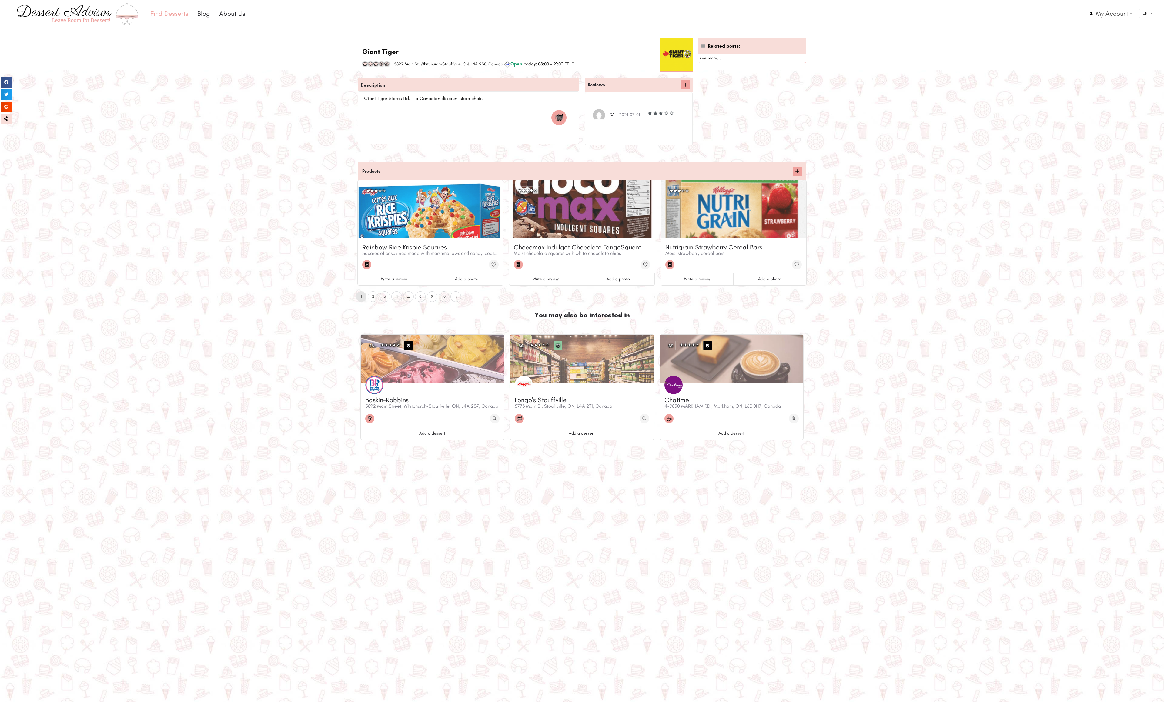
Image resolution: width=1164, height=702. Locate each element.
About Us (232, 13)
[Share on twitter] (6, 94)
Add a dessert (432, 433)
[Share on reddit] (6, 107)
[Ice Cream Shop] (371, 418)
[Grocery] (560, 117)
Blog (203, 13)
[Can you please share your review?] (685, 84)
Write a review (394, 279)
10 (444, 296)
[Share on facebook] (6, 82)
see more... (710, 58)
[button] (6, 119)
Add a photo (466, 279)
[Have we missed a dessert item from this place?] (797, 171)
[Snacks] (368, 264)
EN (1145, 13)
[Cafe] (670, 418)
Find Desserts (169, 13)
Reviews (596, 85)
